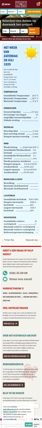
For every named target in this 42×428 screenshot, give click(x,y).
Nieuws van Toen (30, 297)
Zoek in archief (32, 31)
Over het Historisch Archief (15, 356)
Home (5, 293)
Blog (25, 293)
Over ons (6, 300)
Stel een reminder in (12, 385)
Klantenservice (15, 293)
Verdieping (33, 293)
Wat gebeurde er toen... (12, 297)
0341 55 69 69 (18, 273)
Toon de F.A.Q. (9, 323)
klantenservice (13, 259)
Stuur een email (20, 279)
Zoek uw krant (33, 11)
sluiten (29, 424)
